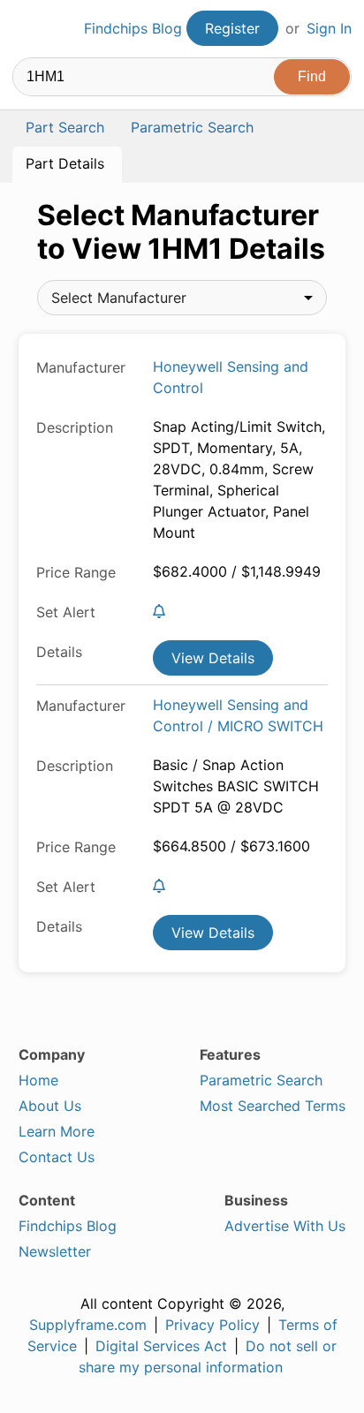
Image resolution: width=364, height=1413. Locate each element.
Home (38, 1080)
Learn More (57, 1131)
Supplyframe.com (88, 1325)
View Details (212, 658)
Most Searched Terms (272, 1106)
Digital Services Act (161, 1346)
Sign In (329, 28)
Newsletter (55, 1251)
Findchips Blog (133, 28)
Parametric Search (261, 1080)
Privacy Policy (212, 1325)
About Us (50, 1106)
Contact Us (57, 1157)
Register (232, 28)
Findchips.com (27, 29)
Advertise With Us (284, 1226)
